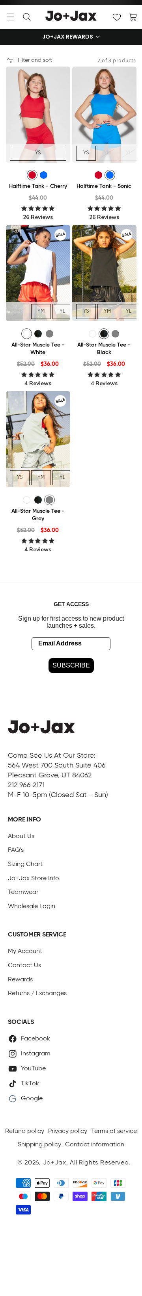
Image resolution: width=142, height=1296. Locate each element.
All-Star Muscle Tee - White (38, 349)
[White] (27, 334)
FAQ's (16, 850)
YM (107, 152)
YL (128, 152)
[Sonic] (44, 175)
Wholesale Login (31, 906)
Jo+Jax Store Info (33, 878)
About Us (21, 836)
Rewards (20, 980)
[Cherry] (32, 175)
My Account (25, 951)
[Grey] (49, 334)
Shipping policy (39, 1145)
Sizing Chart (25, 864)
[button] (10, 17)
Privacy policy (67, 1131)
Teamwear (23, 892)
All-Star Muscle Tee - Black (104, 349)
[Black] (38, 334)
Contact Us (24, 965)
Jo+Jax (54, 1163)
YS (38, 152)
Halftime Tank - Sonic (104, 186)
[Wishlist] (116, 17)
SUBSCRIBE (71, 665)
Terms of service (114, 1131)
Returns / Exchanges (37, 993)
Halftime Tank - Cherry (38, 186)
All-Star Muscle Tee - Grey (38, 515)
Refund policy (24, 1131)
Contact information (94, 1145)
